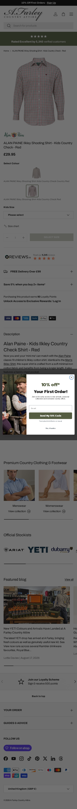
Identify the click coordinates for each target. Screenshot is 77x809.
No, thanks (50, 428)
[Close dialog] (71, 377)
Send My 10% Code (50, 415)
